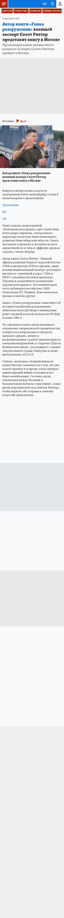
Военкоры (35, 11)
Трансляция (10, 205)
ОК (4, 218)
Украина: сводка (52, 11)
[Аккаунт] (60, 4)
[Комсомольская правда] (18, 3)
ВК (4, 212)
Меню (4, 4)
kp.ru (23, 121)
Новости (7, 11)
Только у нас (21, 11)
